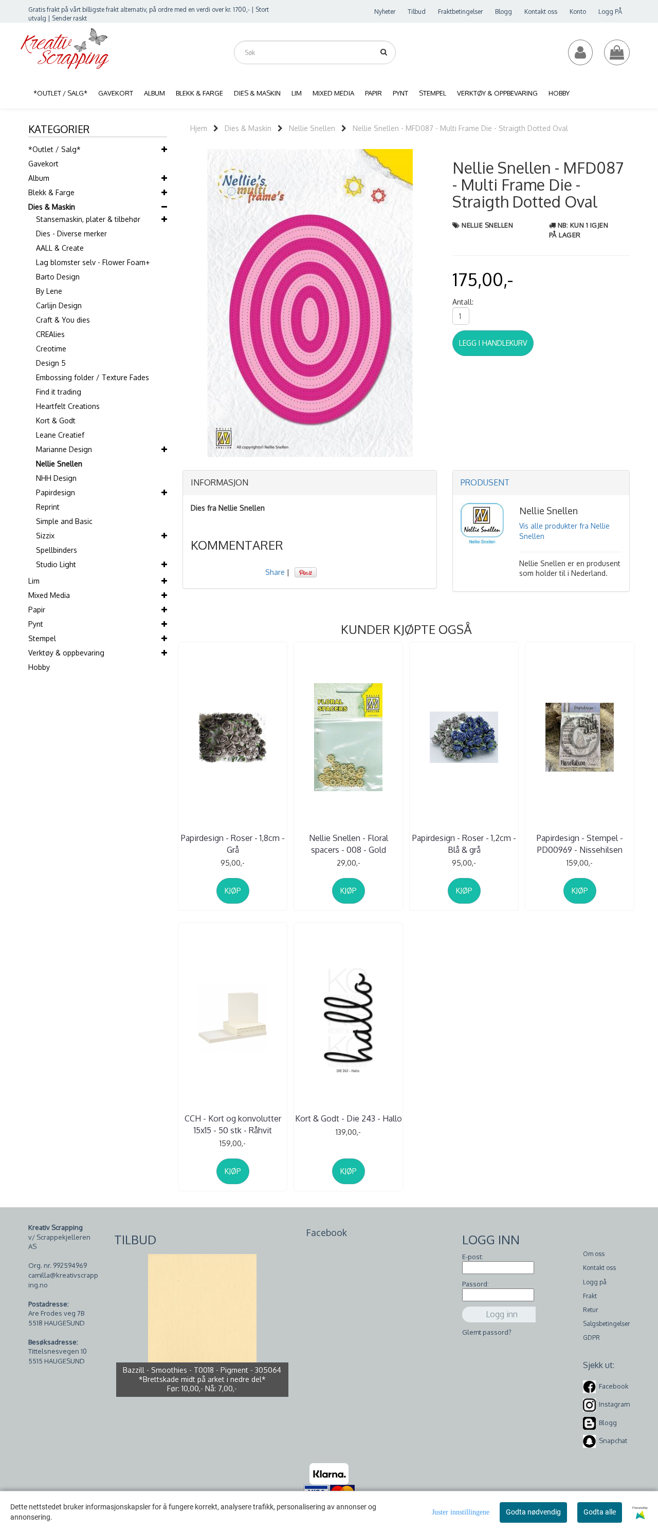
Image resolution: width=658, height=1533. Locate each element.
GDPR (591, 1337)
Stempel (42, 638)
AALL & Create (60, 248)
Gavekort (43, 163)
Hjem (198, 128)
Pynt (35, 624)
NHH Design (56, 478)
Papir (36, 609)
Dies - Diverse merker (71, 233)
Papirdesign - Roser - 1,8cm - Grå (233, 843)
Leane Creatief (60, 435)
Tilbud (417, 11)
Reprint (48, 506)
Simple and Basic (64, 521)
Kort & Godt (56, 420)
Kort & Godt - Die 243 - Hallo (348, 1118)
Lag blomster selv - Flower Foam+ (93, 262)
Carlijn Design (59, 305)
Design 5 (51, 363)
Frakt (590, 1296)
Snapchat (613, 1440)
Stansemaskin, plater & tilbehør (88, 219)
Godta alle (599, 1512)
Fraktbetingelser (460, 11)
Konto (578, 11)
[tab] (309, 483)
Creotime (51, 348)
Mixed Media (49, 595)
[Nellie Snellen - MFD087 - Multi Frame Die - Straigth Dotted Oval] (310, 302)
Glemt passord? (486, 1332)
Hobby (39, 667)
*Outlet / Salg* (54, 149)
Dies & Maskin (51, 206)
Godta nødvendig (533, 1512)
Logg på (595, 1282)
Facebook (614, 1386)
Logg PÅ (610, 11)
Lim (34, 580)
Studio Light (56, 564)
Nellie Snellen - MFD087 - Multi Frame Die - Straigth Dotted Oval (460, 128)
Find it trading (58, 391)
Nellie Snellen (59, 463)
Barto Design (58, 276)
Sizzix (45, 535)
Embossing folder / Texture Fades (92, 377)
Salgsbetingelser (606, 1324)
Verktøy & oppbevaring (66, 652)
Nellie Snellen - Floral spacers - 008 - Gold (348, 843)
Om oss (594, 1254)
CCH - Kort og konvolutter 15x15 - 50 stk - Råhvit (233, 1124)
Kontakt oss (540, 11)
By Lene (49, 291)
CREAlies (50, 334)
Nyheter (384, 11)
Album (38, 178)
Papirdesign (55, 492)
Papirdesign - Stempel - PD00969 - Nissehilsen (580, 843)
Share (275, 572)
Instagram (614, 1404)
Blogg (503, 11)
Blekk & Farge (51, 192)
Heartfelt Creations (68, 406)
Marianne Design (64, 449)
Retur (590, 1310)
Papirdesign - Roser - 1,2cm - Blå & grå (464, 843)
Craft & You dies (63, 319)
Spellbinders (56, 550)
